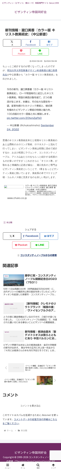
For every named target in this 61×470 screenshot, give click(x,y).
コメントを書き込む (30, 405)
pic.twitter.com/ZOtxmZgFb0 (24, 118)
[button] (54, 414)
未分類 (9, 222)
